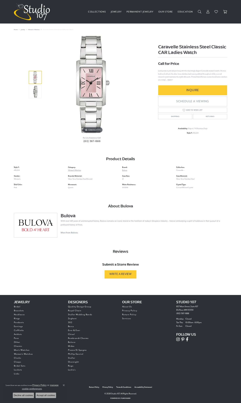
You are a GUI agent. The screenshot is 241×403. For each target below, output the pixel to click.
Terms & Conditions (123, 387)
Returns (210, 117)
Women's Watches (34, 30)
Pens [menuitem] (16, 338)
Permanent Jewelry (140, 12)
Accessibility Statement (143, 387)
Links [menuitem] (17, 374)
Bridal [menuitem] (17, 306)
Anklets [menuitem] (18, 334)
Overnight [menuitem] (73, 362)
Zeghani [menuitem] (72, 318)
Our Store (165, 12)
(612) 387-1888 (91, 141)
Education (185, 12)
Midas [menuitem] (71, 346)
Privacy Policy (129, 310)
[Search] (199, 11)
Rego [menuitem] (70, 366)
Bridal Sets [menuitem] (19, 366)
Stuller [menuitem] (71, 358)
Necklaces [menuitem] (19, 314)
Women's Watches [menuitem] (23, 354)
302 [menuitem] (70, 322)
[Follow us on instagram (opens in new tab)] (178, 339)
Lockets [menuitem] (18, 370)
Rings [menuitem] (17, 318)
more (170, 80)
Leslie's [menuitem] (72, 370)
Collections (97, 12)
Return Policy (129, 314)
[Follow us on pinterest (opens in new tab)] (182, 339)
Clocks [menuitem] (17, 358)
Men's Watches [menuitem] (22, 350)
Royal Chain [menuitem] (74, 310)
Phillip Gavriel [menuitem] (75, 354)
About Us (127, 306)
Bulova (124, 170)
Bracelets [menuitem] (19, 310)
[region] (92, 84)
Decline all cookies (23, 395)
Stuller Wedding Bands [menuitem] (80, 314)
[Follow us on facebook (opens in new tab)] (187, 339)
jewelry (23, 30)
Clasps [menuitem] (17, 362)
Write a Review (120, 274)
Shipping (175, 117)
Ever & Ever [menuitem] (74, 330)
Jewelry (116, 12)
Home (16, 30)
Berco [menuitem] (71, 326)
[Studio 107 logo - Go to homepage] (32, 11)
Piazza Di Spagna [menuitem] (77, 350)
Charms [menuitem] (18, 346)
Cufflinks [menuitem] (19, 330)
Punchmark (126, 398)
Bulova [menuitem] (71, 342)
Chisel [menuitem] (71, 334)
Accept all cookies (46, 395)
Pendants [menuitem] (19, 322)
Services (126, 318)
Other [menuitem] (17, 342)
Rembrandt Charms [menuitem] (78, 338)
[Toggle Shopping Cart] (225, 11)
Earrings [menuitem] (18, 326)
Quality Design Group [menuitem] (79, 306)
